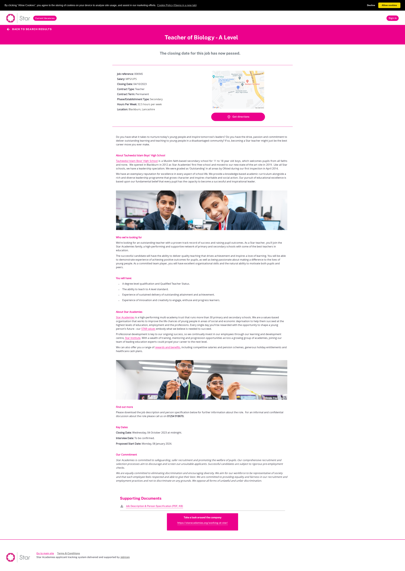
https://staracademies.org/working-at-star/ (202, 522)
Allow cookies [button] (389, 5)
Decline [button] (371, 5)
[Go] (18, 18)
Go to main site (45, 553)
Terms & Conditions (68, 553)
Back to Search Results (32, 29)
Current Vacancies (45, 18)
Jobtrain (125, 557)
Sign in (393, 17)
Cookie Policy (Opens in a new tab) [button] (177, 5)
